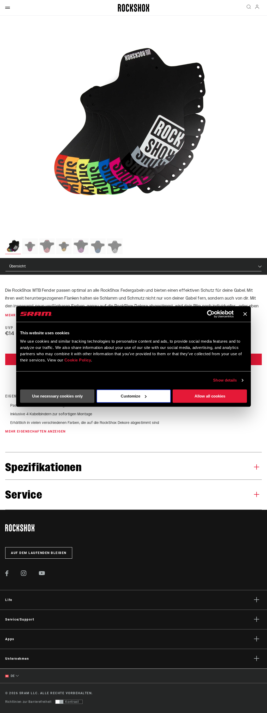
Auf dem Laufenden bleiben (38, 553)
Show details (225, 380)
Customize (130, 396)
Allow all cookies (210, 396)
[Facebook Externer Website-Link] (7, 575)
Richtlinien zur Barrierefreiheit (28, 702)
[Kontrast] (59, 702)
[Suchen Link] (248, 8)
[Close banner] (245, 314)
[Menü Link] (7, 8)
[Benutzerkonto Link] (257, 7)
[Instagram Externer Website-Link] (24, 574)
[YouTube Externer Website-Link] (42, 574)
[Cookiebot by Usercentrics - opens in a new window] (211, 314)
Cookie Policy (77, 360)
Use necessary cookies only (57, 396)
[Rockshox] (133, 8)
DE (12, 676)
